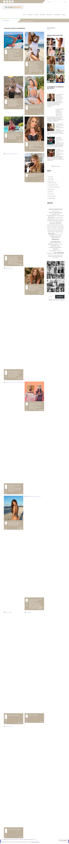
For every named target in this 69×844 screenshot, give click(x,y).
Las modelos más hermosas (53, 230)
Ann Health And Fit (51, 215)
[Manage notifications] (65, 840)
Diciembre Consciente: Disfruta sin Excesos (60, 151)
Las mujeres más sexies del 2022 (35, 107)
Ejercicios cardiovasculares (52, 225)
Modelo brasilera (59, 231)
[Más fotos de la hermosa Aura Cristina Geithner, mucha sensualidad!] (34, 128)
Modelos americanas (55, 236)
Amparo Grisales (14, 829)
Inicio (24, 14)
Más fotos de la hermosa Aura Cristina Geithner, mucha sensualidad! (36, 145)
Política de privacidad (35, 842)
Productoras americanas (53, 187)
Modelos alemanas (59, 234)
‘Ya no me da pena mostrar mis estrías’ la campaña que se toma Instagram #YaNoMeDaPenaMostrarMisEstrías (36, 604)
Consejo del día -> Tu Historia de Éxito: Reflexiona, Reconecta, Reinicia (60, 125)
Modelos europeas (53, 244)
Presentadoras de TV (52, 185)
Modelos (52, 234)
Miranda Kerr (60, 230)
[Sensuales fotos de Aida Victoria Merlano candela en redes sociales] (51, 42)
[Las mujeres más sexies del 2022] (34, 90)
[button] (49, 263)
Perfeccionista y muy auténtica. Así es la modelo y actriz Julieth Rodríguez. (15, 374)
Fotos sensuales (60, 226)
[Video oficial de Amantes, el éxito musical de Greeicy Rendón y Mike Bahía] (34, 391)
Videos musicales (55, 257)
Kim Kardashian (61, 229)
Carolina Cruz (61, 220)
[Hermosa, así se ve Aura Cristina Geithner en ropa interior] (34, 275)
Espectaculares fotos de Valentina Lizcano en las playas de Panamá (14, 488)
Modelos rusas (55, 246)
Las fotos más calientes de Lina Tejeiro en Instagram (14, 136)
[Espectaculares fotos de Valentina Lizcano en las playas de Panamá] (13, 432)
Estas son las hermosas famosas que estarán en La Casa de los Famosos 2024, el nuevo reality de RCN (35, 67)
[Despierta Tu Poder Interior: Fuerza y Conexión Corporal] (51, 140)
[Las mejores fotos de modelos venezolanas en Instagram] (60, 69)
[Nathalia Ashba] (13, 662)
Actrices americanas (55, 209)
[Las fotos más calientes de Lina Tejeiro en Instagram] (13, 124)
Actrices (36, 14)
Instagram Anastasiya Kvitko (52, 229)
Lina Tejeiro (33, 715)
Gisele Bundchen (54, 227)
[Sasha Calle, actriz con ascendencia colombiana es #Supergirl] (13, 87)
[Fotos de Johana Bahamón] (34, 162)
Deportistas (49, 14)
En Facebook (51, 28)
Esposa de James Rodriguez (52, 226)
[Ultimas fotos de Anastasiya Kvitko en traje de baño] (51, 78)
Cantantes (42, 14)
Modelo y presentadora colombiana (55, 248)
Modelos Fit (61, 244)
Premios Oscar (50, 253)
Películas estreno (51, 182)
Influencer (50, 193)
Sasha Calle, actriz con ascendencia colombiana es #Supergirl (13, 103)
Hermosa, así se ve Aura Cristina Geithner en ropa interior (36, 288)
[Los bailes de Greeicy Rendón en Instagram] (13, 507)
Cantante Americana (59, 217)
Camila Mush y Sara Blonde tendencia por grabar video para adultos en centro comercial (15, 260)
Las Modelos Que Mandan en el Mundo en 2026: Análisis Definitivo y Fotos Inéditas (59, 97)
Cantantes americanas (58, 219)
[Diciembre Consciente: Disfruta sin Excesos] (51, 153)
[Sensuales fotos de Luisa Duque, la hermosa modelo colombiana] (51, 51)
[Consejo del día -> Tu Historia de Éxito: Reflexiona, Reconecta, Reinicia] (51, 127)
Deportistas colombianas (55, 223)
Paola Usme (53, 250)
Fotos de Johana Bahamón (35, 175)
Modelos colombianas (55, 240)
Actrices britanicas (55, 210)
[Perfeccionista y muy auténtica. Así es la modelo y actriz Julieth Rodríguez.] (13, 318)
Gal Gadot (49, 227)
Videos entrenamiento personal (55, 256)
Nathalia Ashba (13, 715)
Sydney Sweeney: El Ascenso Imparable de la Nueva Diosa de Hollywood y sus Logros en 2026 (59, 112)
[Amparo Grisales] (13, 776)
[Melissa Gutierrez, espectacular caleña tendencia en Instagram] (60, 60)
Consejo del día (52, 222)
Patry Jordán (58, 250)
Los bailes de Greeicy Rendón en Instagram (14, 523)
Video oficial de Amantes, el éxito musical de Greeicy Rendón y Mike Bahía (35, 406)
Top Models (30, 14)
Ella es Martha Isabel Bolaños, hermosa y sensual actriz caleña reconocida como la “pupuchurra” (14, 55)
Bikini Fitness (51, 217)
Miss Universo (57, 14)
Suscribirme (60, 296)
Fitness (63, 14)
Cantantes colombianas (52, 220)
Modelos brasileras (55, 237)
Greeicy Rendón (61, 227)
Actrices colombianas (55, 212)
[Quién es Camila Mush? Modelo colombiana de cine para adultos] (60, 78)
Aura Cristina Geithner (60, 215)
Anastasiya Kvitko (55, 214)
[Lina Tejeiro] (34, 662)
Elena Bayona (61, 225)
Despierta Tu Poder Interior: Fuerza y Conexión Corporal (59, 139)
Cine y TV (41, 73)
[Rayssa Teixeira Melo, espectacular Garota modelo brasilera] (51, 69)
